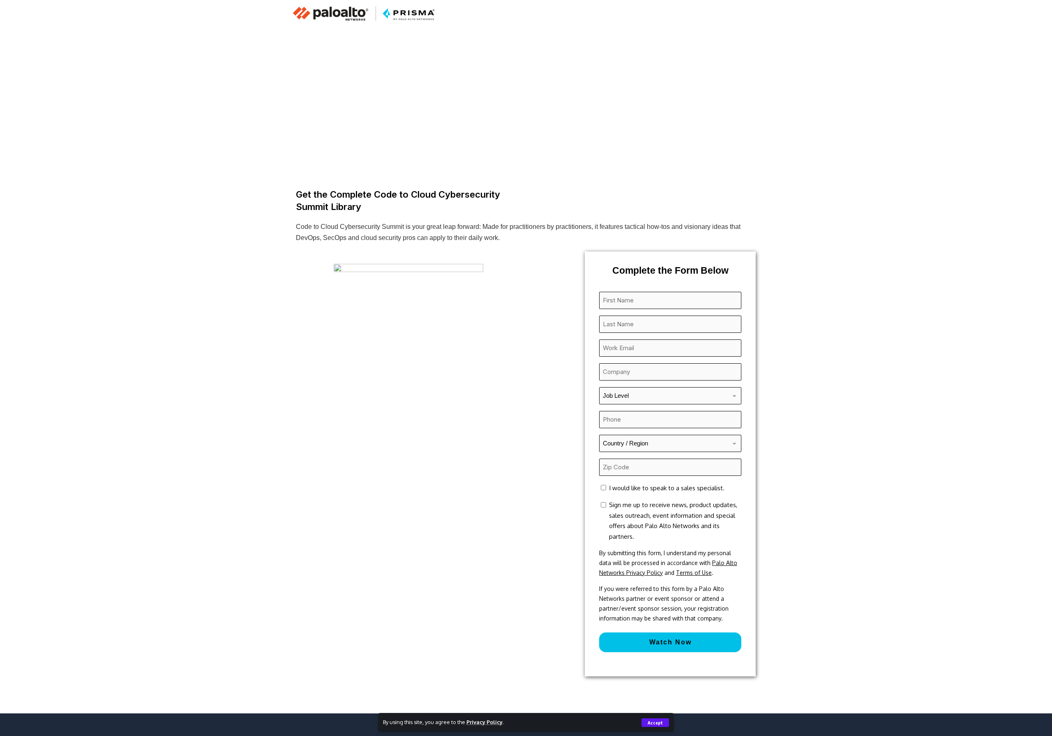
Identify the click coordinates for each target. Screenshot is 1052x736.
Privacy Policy (484, 722)
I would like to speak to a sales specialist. (666, 488)
